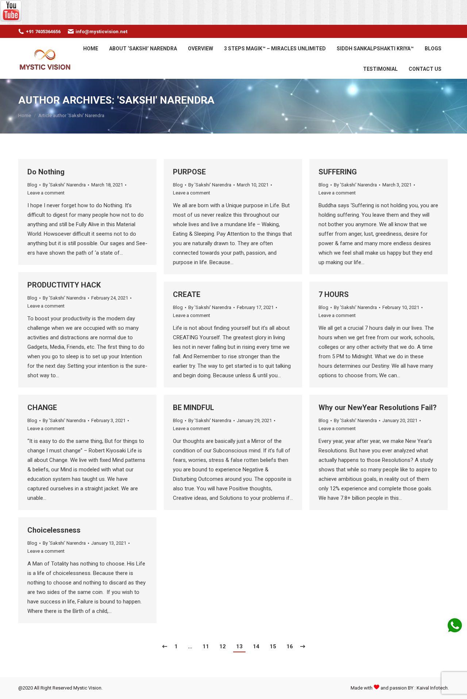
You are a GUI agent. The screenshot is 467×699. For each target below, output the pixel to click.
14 (256, 646)
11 (205, 646)
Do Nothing (46, 171)
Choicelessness (54, 530)
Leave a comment (46, 193)
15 (273, 646)
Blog (32, 185)
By (64, 185)
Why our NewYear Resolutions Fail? (378, 407)
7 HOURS (334, 294)
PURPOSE (189, 171)
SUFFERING (338, 171)
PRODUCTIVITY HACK (64, 285)
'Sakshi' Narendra (166, 100)
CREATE (186, 294)
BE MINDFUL (193, 407)
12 (222, 646)
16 (289, 646)
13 (239, 646)
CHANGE (42, 407)
